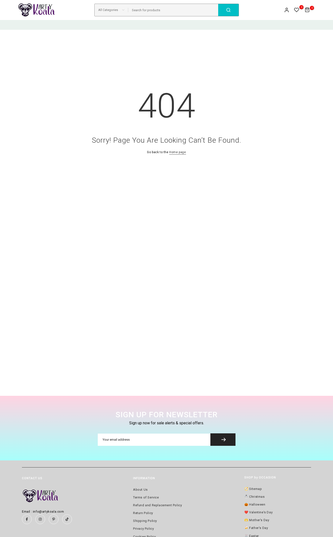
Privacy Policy (143, 528)
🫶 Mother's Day (256, 520)
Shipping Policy (145, 521)
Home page (177, 152)
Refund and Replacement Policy (157, 505)
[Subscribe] (222, 439)
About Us (140, 489)
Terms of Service (146, 497)
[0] (296, 10)
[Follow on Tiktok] (67, 519)
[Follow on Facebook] (27, 519)
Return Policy (143, 513)
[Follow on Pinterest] (54, 519)
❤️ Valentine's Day (258, 512)
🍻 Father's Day (256, 528)
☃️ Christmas (254, 496)
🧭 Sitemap (253, 489)
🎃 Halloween (254, 504)
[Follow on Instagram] (40, 519)
